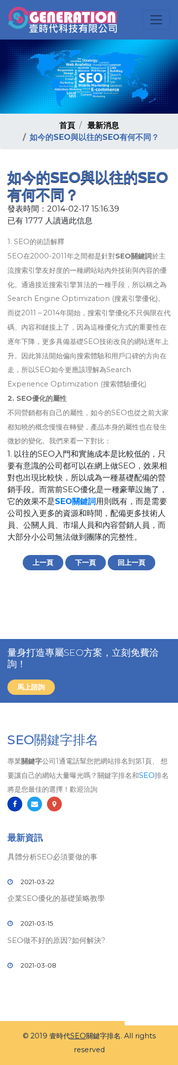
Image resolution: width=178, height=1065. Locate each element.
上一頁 (43, 562)
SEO (147, 775)
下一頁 (85, 562)
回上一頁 (131, 562)
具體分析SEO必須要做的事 (52, 856)
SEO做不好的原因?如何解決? (56, 940)
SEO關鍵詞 (75, 501)
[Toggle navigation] (156, 20)
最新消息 (103, 125)
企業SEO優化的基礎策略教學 (56, 898)
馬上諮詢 (31, 686)
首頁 (67, 125)
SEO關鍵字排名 (52, 739)
